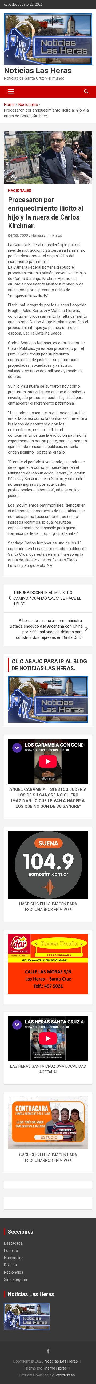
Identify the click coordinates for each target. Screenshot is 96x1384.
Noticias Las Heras (37, 70)
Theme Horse (55, 1368)
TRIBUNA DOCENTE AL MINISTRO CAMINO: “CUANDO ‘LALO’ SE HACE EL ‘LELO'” (47, 598)
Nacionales (19, 190)
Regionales (13, 1272)
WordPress (65, 1375)
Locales (11, 1250)
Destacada (13, 1243)
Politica (10, 1265)
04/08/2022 (18, 235)
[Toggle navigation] (11, 92)
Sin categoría (15, 1279)
